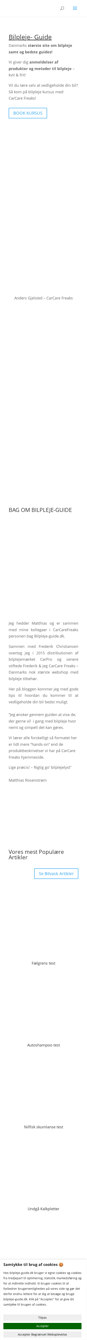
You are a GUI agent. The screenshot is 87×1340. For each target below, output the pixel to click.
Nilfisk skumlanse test (43, 1126)
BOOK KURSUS (27, 113)
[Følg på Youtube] (29, 793)
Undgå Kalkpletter (43, 1208)
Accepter (42, 1326)
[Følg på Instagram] (20, 793)
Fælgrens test (43, 963)
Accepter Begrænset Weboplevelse (42, 1334)
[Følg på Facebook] (12, 793)
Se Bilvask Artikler (56, 873)
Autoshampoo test (43, 1045)
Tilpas (42, 1318)
